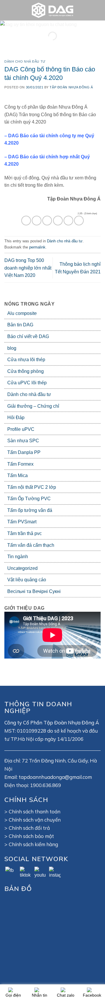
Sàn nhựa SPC (23, 440)
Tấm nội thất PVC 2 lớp (31, 487)
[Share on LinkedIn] (79, 220)
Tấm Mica (17, 475)
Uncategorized (22, 568)
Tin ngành (17, 556)
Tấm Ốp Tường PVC (29, 498)
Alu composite (22, 313)
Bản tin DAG (20, 324)
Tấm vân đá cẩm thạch (30, 545)
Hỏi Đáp (15, 417)
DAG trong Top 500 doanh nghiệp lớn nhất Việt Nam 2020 (27, 268)
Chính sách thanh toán (34, 811)
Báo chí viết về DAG (28, 336)
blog (11, 348)
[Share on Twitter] (47, 220)
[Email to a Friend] (58, 220)
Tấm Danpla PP (24, 452)
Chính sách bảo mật (31, 836)
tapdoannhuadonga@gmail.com (55, 777)
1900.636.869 (45, 785)
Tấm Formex (20, 464)
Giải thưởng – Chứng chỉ (33, 406)
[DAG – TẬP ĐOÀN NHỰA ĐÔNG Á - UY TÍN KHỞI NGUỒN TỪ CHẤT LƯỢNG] (52, 10)
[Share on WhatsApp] (26, 220)
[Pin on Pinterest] (68, 220)
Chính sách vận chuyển (35, 820)
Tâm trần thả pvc (24, 533)
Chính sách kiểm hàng (33, 844)
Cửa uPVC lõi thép (27, 382)
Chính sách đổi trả (29, 828)
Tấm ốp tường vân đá (29, 510)
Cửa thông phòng (25, 371)
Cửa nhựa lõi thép (26, 359)
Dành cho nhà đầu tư (29, 394)
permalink (37, 247)
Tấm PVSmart (21, 521)
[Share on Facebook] (36, 220)
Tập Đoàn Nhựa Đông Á (71, 87)
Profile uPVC (20, 429)
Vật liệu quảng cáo (26, 579)
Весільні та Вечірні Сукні (34, 591)
